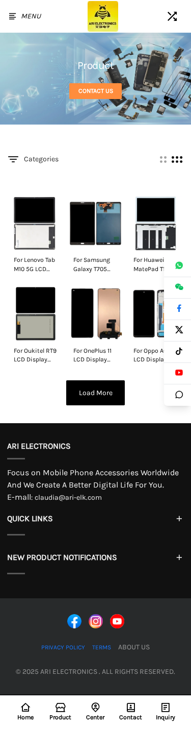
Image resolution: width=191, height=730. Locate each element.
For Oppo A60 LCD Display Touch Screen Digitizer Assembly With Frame (154, 355)
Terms (101, 647)
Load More (96, 392)
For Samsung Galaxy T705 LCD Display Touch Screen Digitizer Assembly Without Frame (94, 265)
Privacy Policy (63, 647)
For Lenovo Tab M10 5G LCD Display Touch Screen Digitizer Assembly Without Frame (35, 265)
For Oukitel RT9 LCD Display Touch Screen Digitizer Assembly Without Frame (35, 355)
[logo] (103, 16)
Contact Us (95, 90)
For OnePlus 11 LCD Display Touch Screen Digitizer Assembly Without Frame (94, 355)
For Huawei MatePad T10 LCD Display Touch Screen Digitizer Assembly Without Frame (154, 265)
